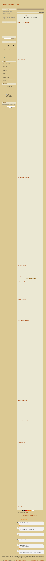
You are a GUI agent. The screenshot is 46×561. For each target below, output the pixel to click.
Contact (4, 19)
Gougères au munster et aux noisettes (23, 79)
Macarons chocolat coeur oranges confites (23, 320)
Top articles (17, 560)
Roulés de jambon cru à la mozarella (23, 41)
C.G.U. (28, 560)
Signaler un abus (24, 560)
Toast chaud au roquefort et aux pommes (23, 101)
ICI (10, 52)
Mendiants (19, 380)
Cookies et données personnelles (34, 560)
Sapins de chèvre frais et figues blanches (23, 22)
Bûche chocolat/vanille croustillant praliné (23, 177)
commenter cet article (20, 513)
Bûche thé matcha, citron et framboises (23, 157)
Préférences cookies (41, 560)
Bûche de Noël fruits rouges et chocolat (23, 216)
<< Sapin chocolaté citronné (26, 515)
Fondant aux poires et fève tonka (22, 140)
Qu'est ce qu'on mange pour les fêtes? (24, 13)
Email (4, 106)
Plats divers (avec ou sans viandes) (7, 74)
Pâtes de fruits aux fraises (21, 442)
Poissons (4, 80)
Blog (4, 11)
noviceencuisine (7, 560)
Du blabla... (4, 70)
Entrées (4, 73)
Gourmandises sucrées (6, 69)
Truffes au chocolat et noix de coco (22, 400)
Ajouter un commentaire (24, 519)
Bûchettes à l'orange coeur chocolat (22, 119)
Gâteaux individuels (5, 63)
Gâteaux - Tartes (5, 66)
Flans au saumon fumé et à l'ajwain (22, 83)
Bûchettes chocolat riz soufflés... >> (34, 515)
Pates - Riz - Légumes (6, 77)
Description (5, 13)
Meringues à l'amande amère (22, 299)
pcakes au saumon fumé (22, 59)
